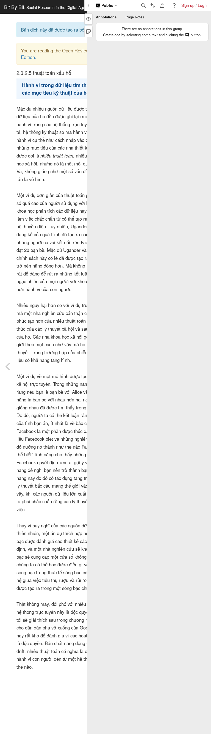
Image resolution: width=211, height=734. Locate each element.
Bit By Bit (44, 6)
